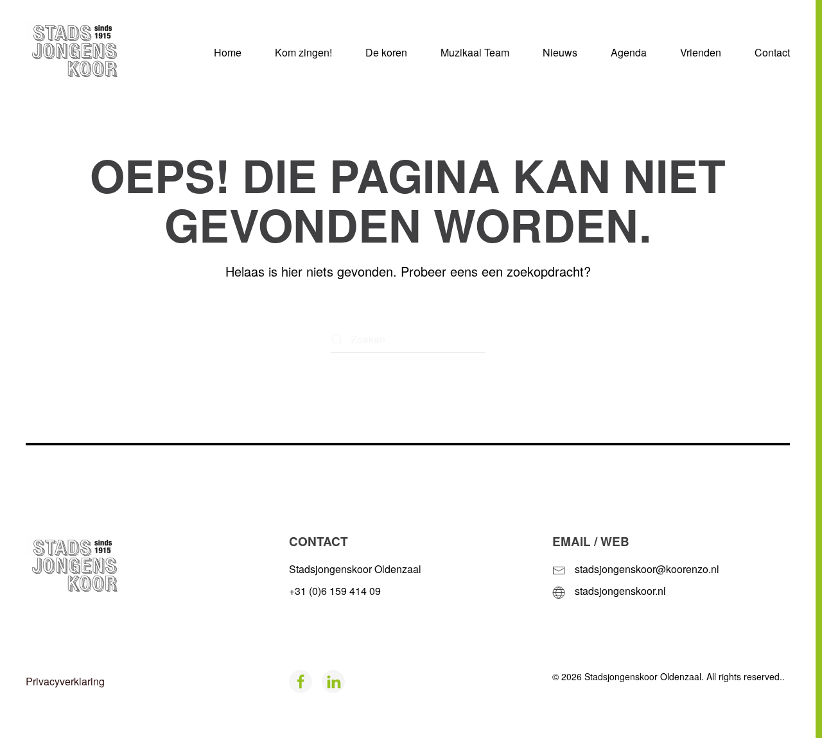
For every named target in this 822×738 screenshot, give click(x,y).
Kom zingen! (303, 52)
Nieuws (560, 52)
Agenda (629, 52)
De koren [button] (386, 52)
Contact (772, 52)
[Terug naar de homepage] (93, 53)
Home (227, 52)
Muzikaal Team (475, 52)
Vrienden (700, 52)
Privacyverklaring (65, 681)
